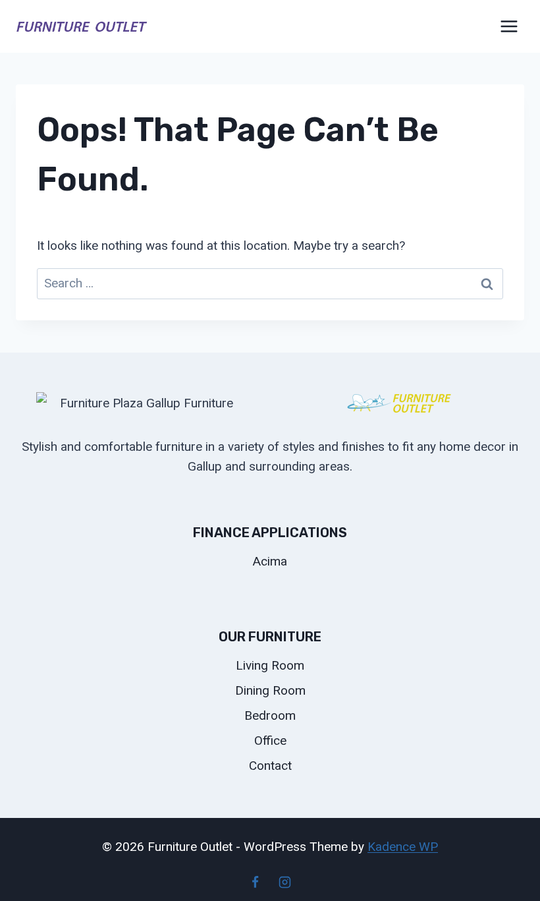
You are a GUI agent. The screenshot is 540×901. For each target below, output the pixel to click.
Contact (270, 765)
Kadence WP (402, 846)
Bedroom (270, 715)
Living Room (270, 665)
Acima (270, 561)
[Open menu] (508, 26)
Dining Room (270, 690)
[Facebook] (254, 881)
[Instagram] (285, 881)
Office (270, 740)
